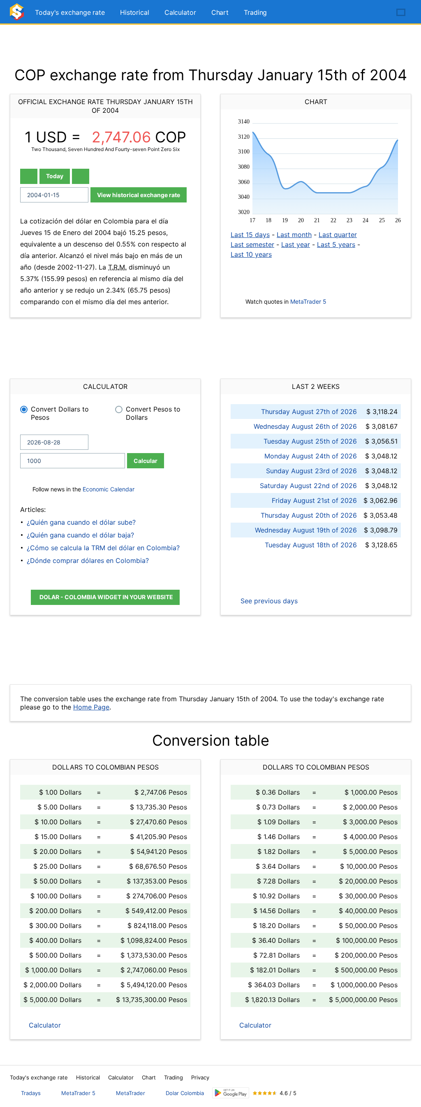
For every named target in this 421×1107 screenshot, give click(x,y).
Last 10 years (251, 254)
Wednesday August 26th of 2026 (305, 426)
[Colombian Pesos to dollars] (18, 15)
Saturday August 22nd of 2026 (308, 485)
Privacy (200, 1077)
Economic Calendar (108, 489)
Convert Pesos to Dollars (153, 413)
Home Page (91, 707)
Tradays (31, 1093)
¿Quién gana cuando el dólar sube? (81, 522)
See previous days (268, 601)
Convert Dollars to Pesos (60, 413)
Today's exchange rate (70, 12)
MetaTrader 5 (308, 301)
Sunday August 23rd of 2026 (311, 471)
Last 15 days (250, 234)
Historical (134, 12)
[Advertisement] (210, 45)
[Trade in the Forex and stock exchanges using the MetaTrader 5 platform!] (377, 12)
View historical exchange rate (138, 194)
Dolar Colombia (185, 1093)
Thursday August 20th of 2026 (309, 515)
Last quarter (338, 234)
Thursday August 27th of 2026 (309, 411)
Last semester (252, 244)
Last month (294, 234)
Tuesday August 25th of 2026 (310, 441)
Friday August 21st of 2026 (314, 500)
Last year (295, 244)
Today (54, 175)
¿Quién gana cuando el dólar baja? (80, 535)
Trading (255, 12)
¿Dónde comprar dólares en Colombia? (88, 560)
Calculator (180, 12)
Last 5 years (336, 244)
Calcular (145, 460)
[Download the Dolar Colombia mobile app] (230, 1092)
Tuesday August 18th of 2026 (311, 545)
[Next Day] (80, 176)
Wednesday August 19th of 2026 (306, 530)
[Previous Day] (28, 176)
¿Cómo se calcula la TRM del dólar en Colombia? (103, 548)
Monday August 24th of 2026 (310, 456)
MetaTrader (130, 1093)
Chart (220, 12)
